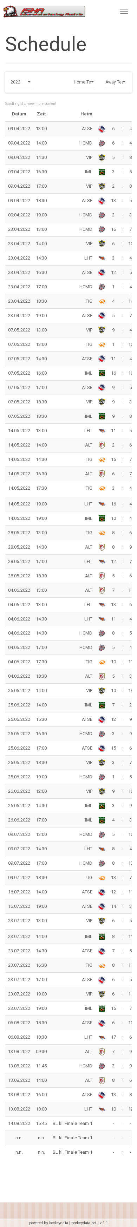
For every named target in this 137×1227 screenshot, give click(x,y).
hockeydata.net (83, 1223)
